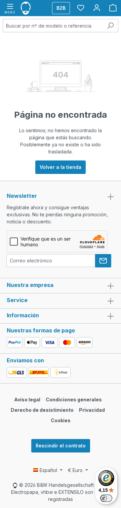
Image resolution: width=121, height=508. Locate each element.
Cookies (61, 420)
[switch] (106, 498)
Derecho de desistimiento (42, 410)
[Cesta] (113, 7)
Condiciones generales (74, 399)
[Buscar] (110, 25)
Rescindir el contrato (61, 445)
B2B (61, 8)
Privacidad (92, 410)
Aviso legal (27, 399)
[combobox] (53, 25)
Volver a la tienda (60, 167)
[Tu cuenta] (97, 7)
